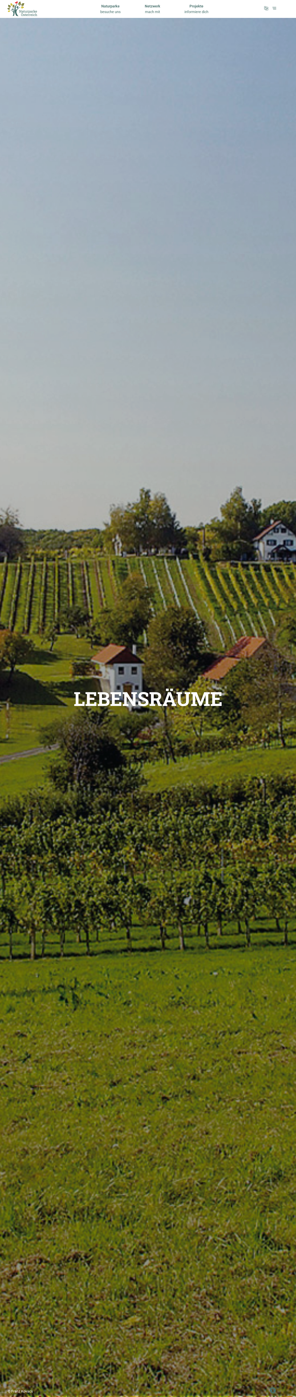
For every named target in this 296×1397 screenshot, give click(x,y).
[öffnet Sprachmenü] (266, 8)
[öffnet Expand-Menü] (274, 8)
